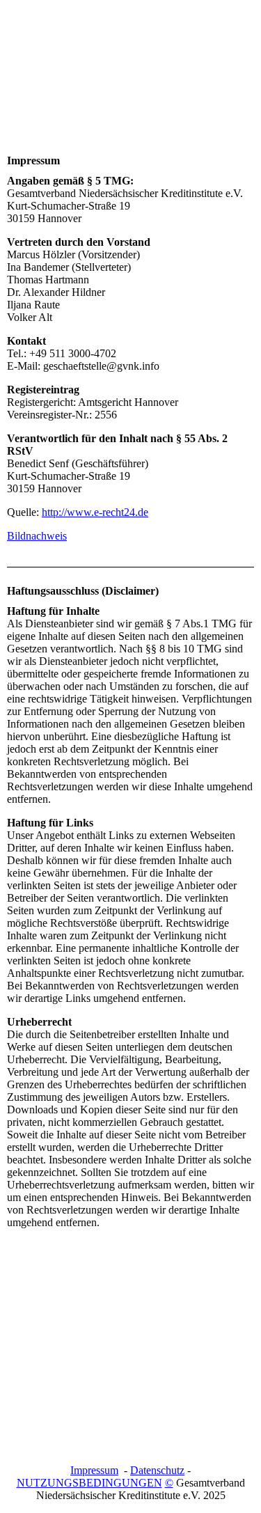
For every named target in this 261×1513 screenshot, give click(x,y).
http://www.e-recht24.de (95, 512)
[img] (130, 85)
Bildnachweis (37, 536)
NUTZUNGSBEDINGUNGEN (89, 1483)
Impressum (94, 1470)
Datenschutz (157, 1470)
